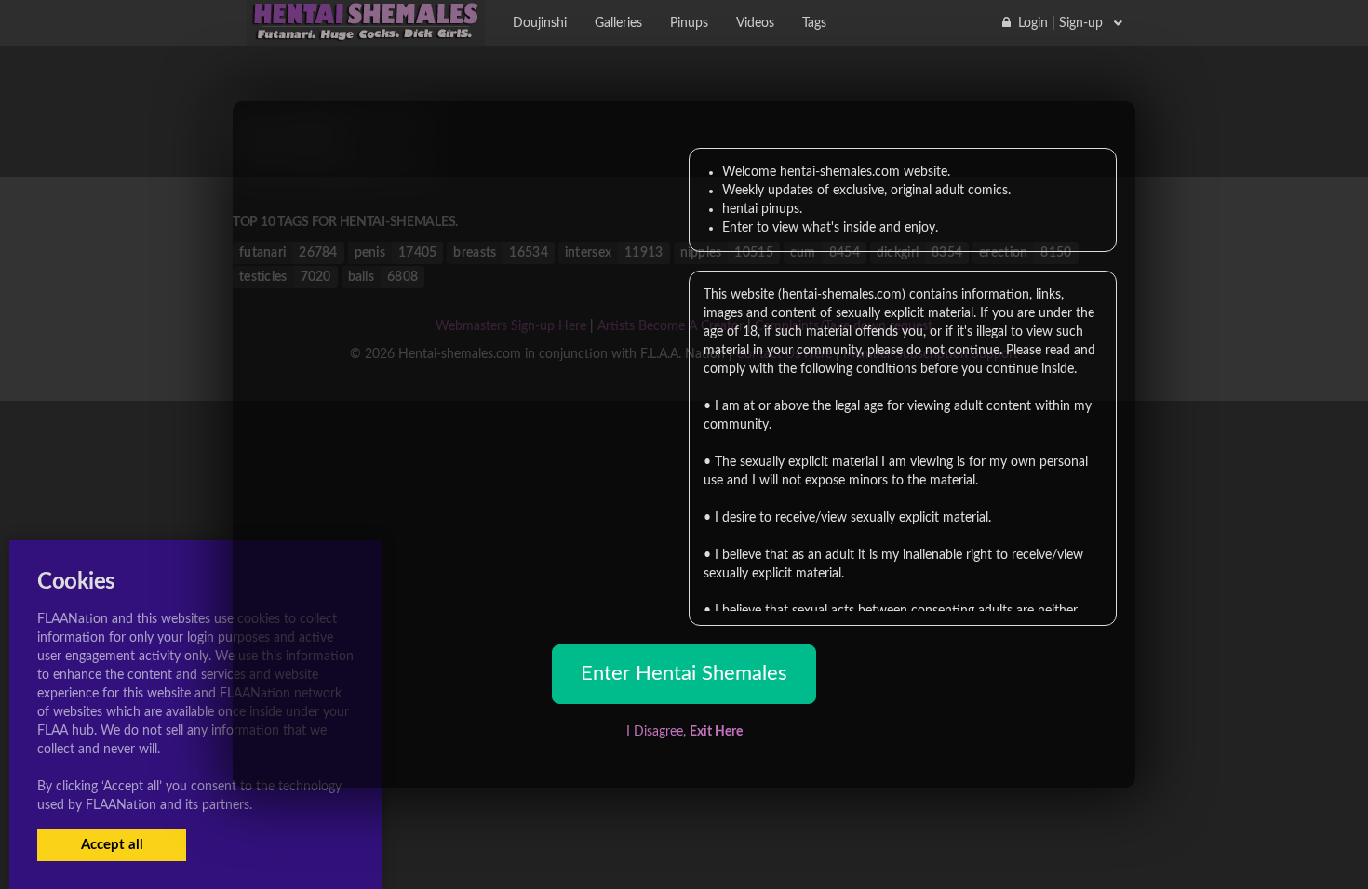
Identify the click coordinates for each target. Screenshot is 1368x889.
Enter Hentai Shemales (684, 673)
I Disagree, (684, 731)
